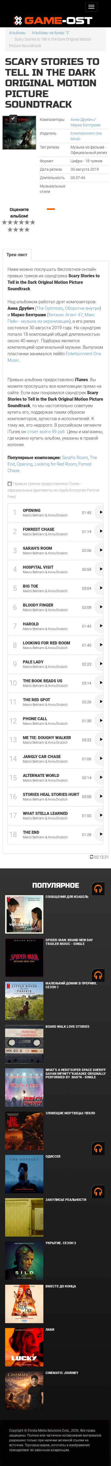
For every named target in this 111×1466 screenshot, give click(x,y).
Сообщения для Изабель (67, 897)
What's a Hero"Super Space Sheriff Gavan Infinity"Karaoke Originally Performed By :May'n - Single (76, 1073)
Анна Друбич (82, 119)
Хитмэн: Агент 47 (65, 314)
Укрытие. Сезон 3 (61, 1243)
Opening (25, 464)
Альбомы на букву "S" (51, 33)
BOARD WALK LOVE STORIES (67, 1027)
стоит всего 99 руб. (46, 431)
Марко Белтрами (85, 125)
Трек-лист (16, 254)
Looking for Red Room (55, 464)
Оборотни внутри (82, 308)
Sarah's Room (75, 457)
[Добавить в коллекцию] (13, 120)
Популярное (55, 886)
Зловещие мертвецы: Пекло (70, 1113)
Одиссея (53, 1156)
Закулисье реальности (66, 1200)
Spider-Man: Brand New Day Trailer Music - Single (69, 942)
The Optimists (49, 308)
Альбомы (17, 33)
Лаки (50, 1330)
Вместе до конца (61, 1286)
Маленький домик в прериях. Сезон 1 (71, 985)
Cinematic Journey (62, 1373)
